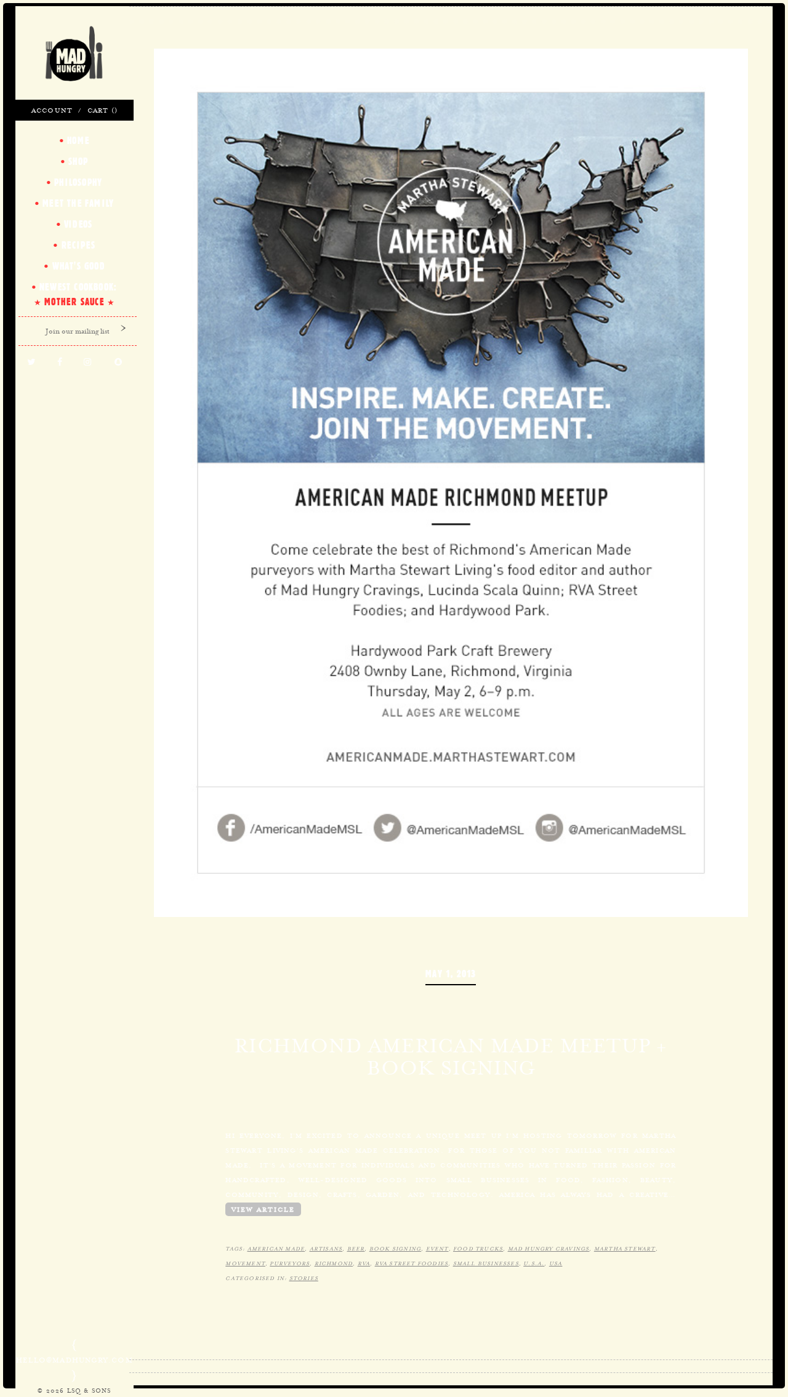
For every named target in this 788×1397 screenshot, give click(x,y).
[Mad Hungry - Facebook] (60, 362)
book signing (395, 1249)
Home (78, 140)
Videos (78, 224)
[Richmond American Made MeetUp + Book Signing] (451, 481)
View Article (263, 1209)
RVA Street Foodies (412, 1263)
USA (556, 1263)
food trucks (478, 1249)
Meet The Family (78, 203)
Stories (303, 1278)
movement (245, 1263)
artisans (326, 1249)
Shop (78, 161)
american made (276, 1249)
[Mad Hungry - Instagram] (88, 362)
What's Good (78, 266)
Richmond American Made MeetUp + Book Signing (451, 1057)
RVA (364, 1263)
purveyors (290, 1263)
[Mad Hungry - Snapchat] (118, 362)
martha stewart (625, 1249)
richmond (334, 1263)
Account (52, 110)
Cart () (102, 110)
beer (356, 1249)
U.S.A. (533, 1263)
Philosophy (78, 182)
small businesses (486, 1263)
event (437, 1249)
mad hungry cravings (549, 1249)
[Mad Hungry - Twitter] (31, 362)
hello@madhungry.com (74, 1360)
